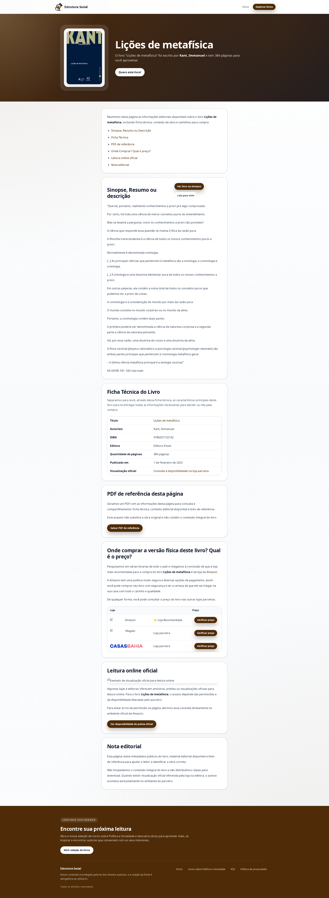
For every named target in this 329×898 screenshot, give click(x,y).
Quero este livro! (130, 72)
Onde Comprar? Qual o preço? (131, 151)
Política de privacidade (254, 869)
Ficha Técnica (119, 137)
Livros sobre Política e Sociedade (206, 869)
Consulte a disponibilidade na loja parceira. (181, 471)
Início (245, 6)
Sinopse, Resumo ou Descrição (131, 130)
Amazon (211, 572)
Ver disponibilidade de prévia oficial (132, 724)
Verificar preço (205, 620)
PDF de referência (122, 144)
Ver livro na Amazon (189, 186)
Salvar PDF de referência (125, 528)
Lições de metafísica (167, 420)
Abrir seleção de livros (77, 850)
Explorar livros (264, 6)
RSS (233, 869)
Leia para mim (185, 195)
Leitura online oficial (124, 158)
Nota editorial (120, 165)
